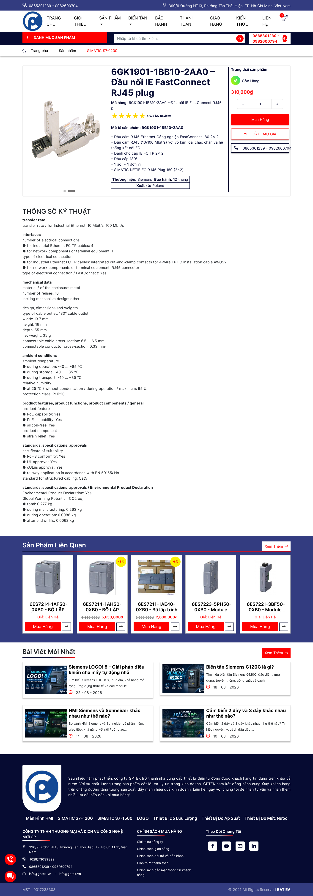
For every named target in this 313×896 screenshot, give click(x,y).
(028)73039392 (41, 859)
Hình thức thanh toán (152, 863)
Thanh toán (187, 21)
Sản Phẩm (110, 18)
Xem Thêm (274, 546)
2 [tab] (69, 191)
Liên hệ (267, 21)
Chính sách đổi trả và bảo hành (160, 856)
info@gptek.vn (40, 874)
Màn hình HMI (39, 818)
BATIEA (284, 889)
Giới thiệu (80, 21)
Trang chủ (54, 21)
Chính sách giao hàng (153, 849)
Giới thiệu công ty (150, 842)
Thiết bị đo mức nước (265, 818)
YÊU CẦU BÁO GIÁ (260, 134)
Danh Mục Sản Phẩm (54, 37)
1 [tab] (64, 191)
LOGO (143, 818)
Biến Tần (137, 18)
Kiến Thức (242, 21)
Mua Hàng (260, 119)
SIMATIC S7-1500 (114, 818)
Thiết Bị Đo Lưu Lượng (175, 818)
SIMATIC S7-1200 (75, 818)
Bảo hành (161, 21)
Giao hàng (216, 21)
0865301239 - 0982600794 (53, 5)
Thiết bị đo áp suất (221, 818)
